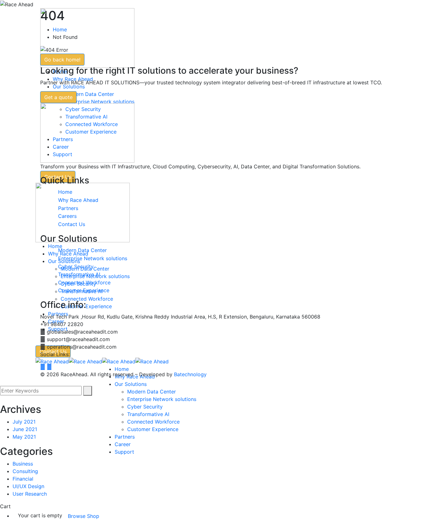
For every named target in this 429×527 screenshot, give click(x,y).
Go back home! (62, 59)
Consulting (25, 471)
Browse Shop (83, 516)
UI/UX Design (28, 486)
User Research (30, 494)
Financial (23, 479)
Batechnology (190, 374)
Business (23, 464)
